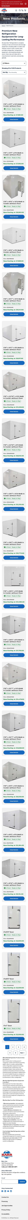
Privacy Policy (6, 1210)
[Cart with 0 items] (25, 10)
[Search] (19, 10)
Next (21, 1053)
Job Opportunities (7, 1205)
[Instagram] (11, 1191)
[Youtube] (8, 1191)
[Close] (25, 4)
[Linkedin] (5, 1191)
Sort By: (5, 72)
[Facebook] (2, 1191)
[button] (14, 63)
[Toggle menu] (16, 10)
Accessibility (5, 1214)
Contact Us (5, 1197)
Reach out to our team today (10, 1138)
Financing (5, 1201)
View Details (14, 119)
